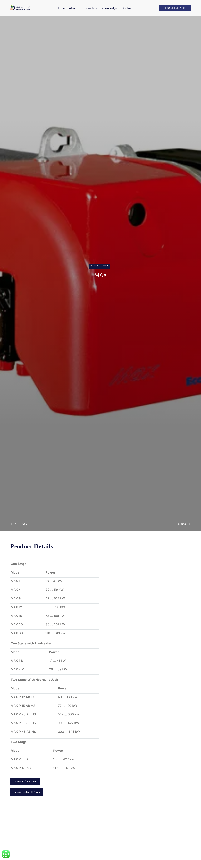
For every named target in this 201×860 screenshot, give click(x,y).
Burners (94, 265)
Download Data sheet (25, 781)
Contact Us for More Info (27, 792)
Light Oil (104, 265)
